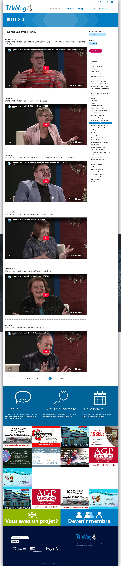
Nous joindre (104, 2)
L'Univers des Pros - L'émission (99, 142)
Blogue (103, 8)
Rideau (92, 95)
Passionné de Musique (97, 108)
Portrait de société (96, 177)
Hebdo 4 (93, 64)
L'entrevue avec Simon (97, 74)
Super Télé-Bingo (96, 113)
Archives (93, 181)
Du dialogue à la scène (97, 115)
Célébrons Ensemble (96, 105)
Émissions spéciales (96, 157)
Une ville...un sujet (96, 144)
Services (69, 8)
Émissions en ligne (95, 31)
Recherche (96, 51)
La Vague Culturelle (96, 69)
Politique (89, 545)
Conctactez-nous (81, 545)
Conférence (94, 100)
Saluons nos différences (98, 147)
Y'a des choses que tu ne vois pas (100, 152)
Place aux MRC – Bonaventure (99, 93)
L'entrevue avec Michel (97, 123)
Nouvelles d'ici (95, 154)
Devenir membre (93, 543)
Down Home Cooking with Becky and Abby (100, 129)
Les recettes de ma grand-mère (100, 118)
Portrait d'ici (94, 132)
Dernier (61, 378)
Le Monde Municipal (96, 164)
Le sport (93, 98)
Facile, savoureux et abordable (99, 120)
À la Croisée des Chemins (98, 149)
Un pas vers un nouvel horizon (99, 125)
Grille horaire (94, 61)
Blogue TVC (16, 409)
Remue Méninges (95, 179)
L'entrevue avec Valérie (97, 76)
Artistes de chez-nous (97, 169)
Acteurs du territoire (61, 409)
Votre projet (101, 543)
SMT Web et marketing (74, 563)
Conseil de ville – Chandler (98, 81)
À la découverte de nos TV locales (100, 110)
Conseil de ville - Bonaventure (99, 83)
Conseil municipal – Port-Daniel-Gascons (100, 90)
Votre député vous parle (97, 137)
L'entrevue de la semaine (98, 172)
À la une (93, 103)
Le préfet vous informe (97, 174)
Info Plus (93, 167)
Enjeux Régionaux (96, 135)
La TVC (92, 8)
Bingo (81, 8)
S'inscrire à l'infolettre (18, 535)
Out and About (95, 71)
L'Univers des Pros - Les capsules (100, 140)
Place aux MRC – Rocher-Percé (99, 86)
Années (91, 40)
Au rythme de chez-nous (98, 159)
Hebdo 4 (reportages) (97, 66)
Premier (29, 378)
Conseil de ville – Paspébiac (99, 79)
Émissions (55, 8)
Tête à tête (94, 162)
